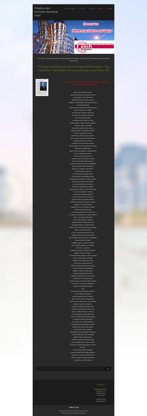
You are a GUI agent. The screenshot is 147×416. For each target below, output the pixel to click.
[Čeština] (70, 407)
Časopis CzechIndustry (73, 413)
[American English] (77, 407)
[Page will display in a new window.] (42, 87)
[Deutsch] (74, 407)
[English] (72, 407)
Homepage (41, 58)
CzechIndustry (64, 413)
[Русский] (75, 407)
